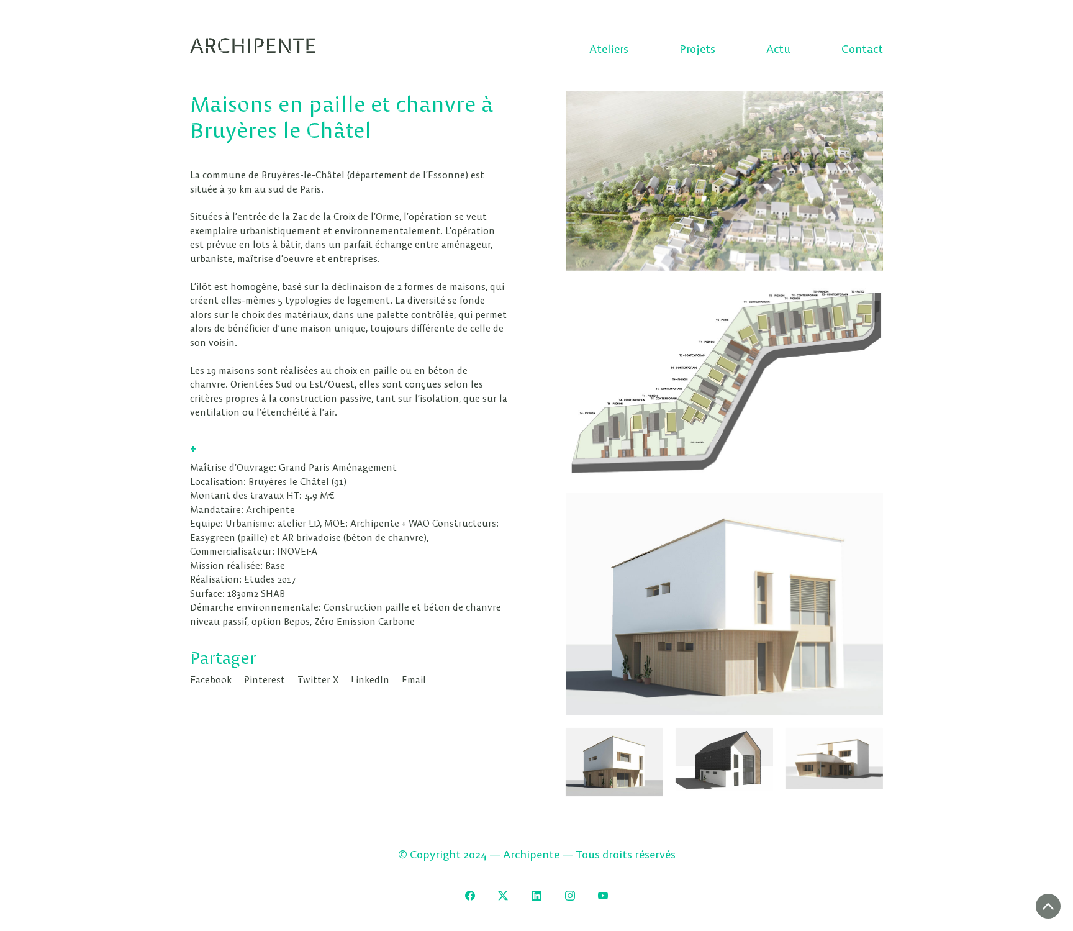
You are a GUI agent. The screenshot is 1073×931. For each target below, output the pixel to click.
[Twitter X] (503, 895)
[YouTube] (602, 895)
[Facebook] (470, 895)
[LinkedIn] (536, 895)
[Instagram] (570, 895)
